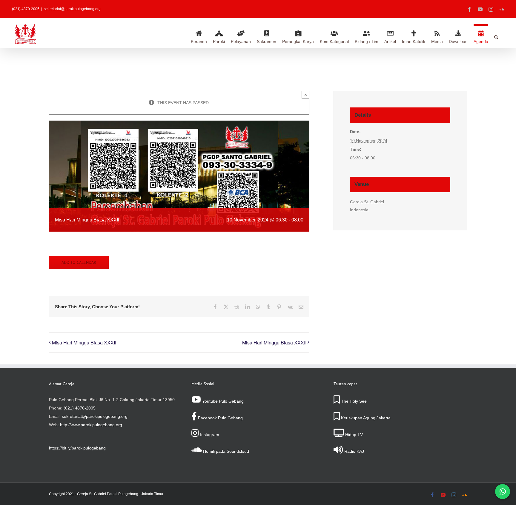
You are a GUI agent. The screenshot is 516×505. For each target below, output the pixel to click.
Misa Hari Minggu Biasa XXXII (84, 342)
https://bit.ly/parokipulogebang (77, 448)
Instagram (209, 434)
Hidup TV (353, 434)
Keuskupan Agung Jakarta (365, 417)
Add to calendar (79, 262)
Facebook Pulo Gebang (220, 417)
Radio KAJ (353, 451)
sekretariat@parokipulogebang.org (72, 9)
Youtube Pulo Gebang (222, 401)
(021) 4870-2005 (80, 408)
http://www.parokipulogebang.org (91, 424)
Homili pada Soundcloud (225, 451)
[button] (496, 36)
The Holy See (353, 401)
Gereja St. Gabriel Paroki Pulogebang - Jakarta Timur (120, 494)
